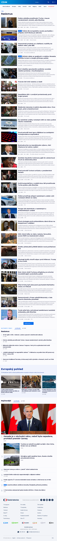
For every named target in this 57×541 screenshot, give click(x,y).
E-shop (5, 515)
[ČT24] (4, 2)
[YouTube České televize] (47, 500)
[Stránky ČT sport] (15, 522)
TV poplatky (23, 507)
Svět (30, 6)
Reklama (5, 507)
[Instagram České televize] (41, 500)
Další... (40, 6)
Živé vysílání (40, 504)
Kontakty (39, 518)
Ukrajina (14, 6)
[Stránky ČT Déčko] (35, 522)
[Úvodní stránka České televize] (11, 500)
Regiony (35, 6)
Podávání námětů (25, 515)
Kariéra (39, 513)
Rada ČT (5, 513)
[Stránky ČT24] (5, 522)
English (13, 538)
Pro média (23, 504)
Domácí (25, 6)
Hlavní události (6, 6)
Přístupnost (28, 538)
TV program (6, 504)
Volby (19, 6)
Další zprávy (28, 323)
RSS (53, 538)
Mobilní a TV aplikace (42, 515)
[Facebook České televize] (44, 500)
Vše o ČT (22, 518)
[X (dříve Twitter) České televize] (50, 500)
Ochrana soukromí (21, 538)
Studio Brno (40, 507)
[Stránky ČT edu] (51, 522)
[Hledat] (48, 2)
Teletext (5, 510)
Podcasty (39, 510)
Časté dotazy (6, 518)
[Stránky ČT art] (43, 522)
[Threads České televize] (52, 500)
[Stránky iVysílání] (25, 522)
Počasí (22, 513)
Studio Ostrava (24, 510)
